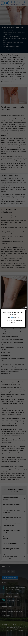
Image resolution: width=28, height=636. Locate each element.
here (11, 317)
